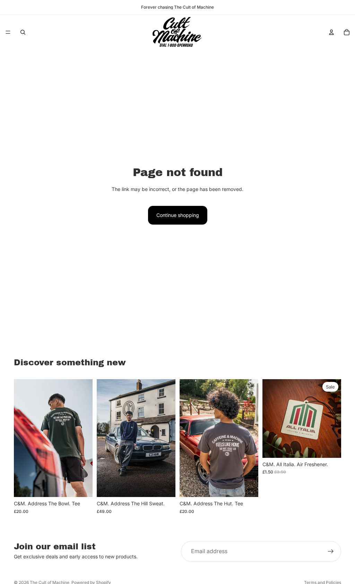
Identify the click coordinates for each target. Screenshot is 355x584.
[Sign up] (330, 551)
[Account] (331, 32)
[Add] (330, 447)
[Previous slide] (21, 438)
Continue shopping (177, 215)
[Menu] (8, 32)
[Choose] (82, 486)
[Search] (23, 32)
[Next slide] (85, 438)
